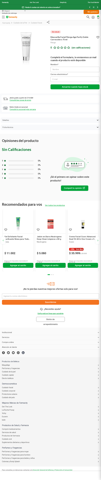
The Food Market (93, 2)
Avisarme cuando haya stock (75, 87)
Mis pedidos (93, 12)
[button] (89, 7)
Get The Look (34, 2)
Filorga (53, 43)
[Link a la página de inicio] (6, 23)
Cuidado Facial (36, 23)
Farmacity (5, 2)
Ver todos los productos (55, 205)
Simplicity (63, 2)
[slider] (50, 5)
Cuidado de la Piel (20, 23)
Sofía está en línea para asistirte (50, 314)
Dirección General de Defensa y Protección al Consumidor (52, 470)
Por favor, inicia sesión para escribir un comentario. (74, 188)
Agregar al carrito (18, 265)
